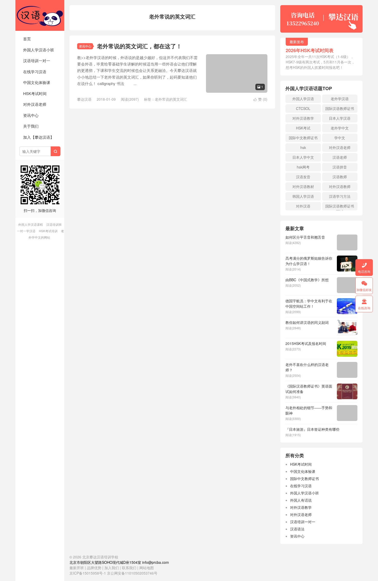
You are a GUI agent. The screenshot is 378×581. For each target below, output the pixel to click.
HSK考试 (303, 127)
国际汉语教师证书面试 (339, 206)
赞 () (260, 99)
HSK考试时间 (35, 93)
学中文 (339, 137)
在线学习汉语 (34, 71)
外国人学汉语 (303, 98)
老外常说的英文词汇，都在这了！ (139, 46)
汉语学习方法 (339, 196)
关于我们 (31, 126)
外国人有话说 (301, 500)
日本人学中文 (303, 157)
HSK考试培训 (48, 231)
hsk (303, 147)
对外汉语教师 (339, 186)
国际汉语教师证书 (339, 108)
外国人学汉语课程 (30, 224)
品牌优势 (94, 567)
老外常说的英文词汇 (171, 99)
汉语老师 (339, 157)
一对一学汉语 (26, 231)
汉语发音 (303, 176)
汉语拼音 (339, 167)
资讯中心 (31, 115)
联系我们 (129, 567)
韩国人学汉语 (303, 196)
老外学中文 (340, 127)
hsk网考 (303, 167)
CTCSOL (303, 108)
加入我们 (111, 567)
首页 (27, 38)
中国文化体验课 (36, 82)
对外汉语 (303, 206)
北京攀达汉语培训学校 (39, 15)
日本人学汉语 (339, 118)
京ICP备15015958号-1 (87, 573)
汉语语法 (297, 528)
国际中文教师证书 (303, 137)
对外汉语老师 (34, 104)
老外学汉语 (340, 98)
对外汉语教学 (303, 118)
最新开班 (76, 567)
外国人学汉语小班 (38, 49)
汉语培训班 (54, 224)
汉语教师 (339, 176)
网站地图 (146, 567)
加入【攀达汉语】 (38, 137)
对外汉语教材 (303, 186)
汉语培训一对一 (36, 60)
